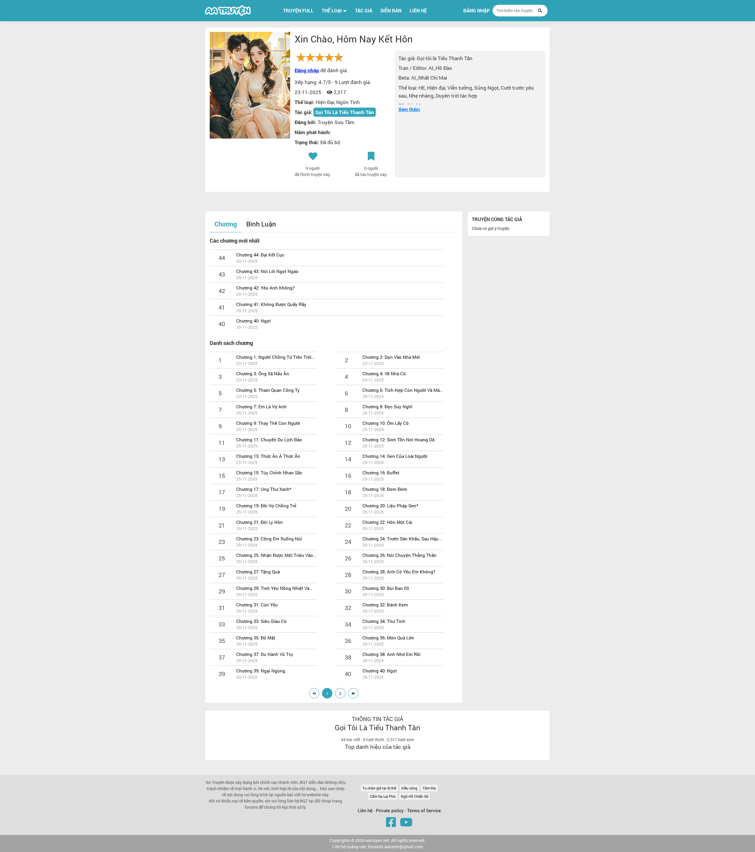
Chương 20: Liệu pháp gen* (390, 506)
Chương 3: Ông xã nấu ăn (262, 373)
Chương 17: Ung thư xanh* (263, 489)
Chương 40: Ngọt (253, 321)
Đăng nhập (476, 10)
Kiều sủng (409, 788)
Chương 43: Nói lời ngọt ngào (267, 271)
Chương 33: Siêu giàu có (261, 621)
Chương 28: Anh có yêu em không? (398, 572)
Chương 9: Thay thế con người (268, 423)
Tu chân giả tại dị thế (379, 788)
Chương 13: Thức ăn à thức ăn (268, 456)
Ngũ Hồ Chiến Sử (414, 796)
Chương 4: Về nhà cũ (384, 373)
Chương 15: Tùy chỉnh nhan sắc (269, 473)
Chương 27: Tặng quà (258, 572)
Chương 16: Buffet (380, 473)
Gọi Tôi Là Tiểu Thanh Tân (344, 112)
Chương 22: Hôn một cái (387, 522)
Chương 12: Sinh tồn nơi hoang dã (398, 440)
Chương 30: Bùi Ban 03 (385, 588)
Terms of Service (424, 810)
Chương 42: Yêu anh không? (265, 288)
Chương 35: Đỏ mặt (255, 638)
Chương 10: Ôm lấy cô (385, 423)
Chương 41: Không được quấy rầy (271, 304)
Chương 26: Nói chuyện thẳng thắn (399, 555)
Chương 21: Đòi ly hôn (259, 522)
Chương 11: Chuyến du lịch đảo (269, 440)
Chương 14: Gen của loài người (394, 456)
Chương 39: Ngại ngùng (260, 671)
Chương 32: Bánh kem (385, 605)
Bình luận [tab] (261, 224)
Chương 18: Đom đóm (384, 489)
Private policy (390, 810)
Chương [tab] (225, 224)
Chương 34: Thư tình (383, 621)
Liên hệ (365, 810)
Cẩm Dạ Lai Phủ (382, 796)
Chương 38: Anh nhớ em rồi (391, 654)
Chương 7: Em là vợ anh (261, 406)
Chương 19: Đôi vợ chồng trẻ (266, 506)
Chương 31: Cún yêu (257, 605)
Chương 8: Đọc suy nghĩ (387, 406)
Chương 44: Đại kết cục (260, 255)
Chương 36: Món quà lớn (388, 638)
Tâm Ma (429, 788)
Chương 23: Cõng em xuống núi (269, 539)
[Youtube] (406, 822)
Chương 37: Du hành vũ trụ (264, 654)
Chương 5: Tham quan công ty (268, 390)
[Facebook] (391, 822)
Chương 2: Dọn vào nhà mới (391, 357)
